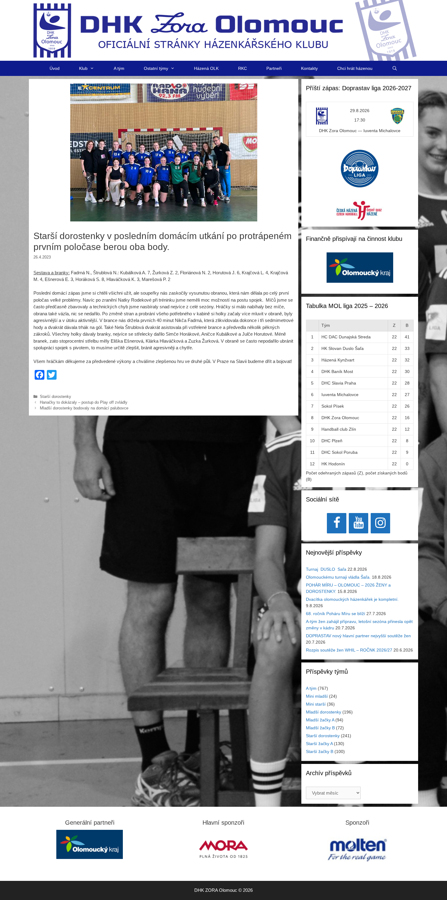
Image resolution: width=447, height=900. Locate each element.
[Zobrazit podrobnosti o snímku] (360, 270)
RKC (242, 68)
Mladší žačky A (320, 719)
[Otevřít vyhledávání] (394, 68)
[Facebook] (336, 523)
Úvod (55, 68)
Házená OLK (206, 68)
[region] (360, 270)
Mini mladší (317, 696)
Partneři (274, 68)
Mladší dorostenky (323, 712)
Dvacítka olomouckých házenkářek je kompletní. (352, 599)
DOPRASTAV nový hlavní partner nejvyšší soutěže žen (358, 635)
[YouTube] (358, 523)
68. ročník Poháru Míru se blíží (335, 613)
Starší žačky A (319, 743)
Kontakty (309, 68)
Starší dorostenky (55, 396)
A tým (119, 68)
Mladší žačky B (320, 727)
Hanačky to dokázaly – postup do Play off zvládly (85, 402)
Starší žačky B (319, 751)
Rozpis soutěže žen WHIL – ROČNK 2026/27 (349, 650)
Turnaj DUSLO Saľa (326, 569)
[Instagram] (380, 523)
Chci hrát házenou (354, 68)
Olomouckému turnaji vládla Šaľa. (338, 577)
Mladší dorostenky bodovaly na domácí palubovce (84, 408)
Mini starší (316, 704)
